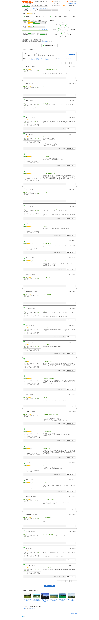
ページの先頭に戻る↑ (74, 613)
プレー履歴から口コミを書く (50, 45)
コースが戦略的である (45, 59)
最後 (75, 581)
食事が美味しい (38, 59)
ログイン (75, 3)
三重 (28, 608)
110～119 (52, 53)
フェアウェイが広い (53, 58)
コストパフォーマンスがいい (44, 58)
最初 (58, 581)
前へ (60, 581)
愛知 (24, 608)
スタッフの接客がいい (31, 59)
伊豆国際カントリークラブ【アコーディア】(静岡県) (45, 600)
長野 (34, 608)
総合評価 (37, 58)
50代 (45, 55)
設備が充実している (60, 58)
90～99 (43, 53)
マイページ (74, 5)
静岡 (30, 608)
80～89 (39, 53)
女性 (38, 54)
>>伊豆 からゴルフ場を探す (28, 609)
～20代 (35, 55)
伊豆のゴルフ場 (41, 8)
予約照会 (70, 5)
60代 (49, 55)
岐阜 (26, 608)
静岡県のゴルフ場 (35, 8)
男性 (35, 54)
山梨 (32, 608)
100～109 (47, 53)
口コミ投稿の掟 (44, 41)
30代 (39, 55)
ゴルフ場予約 (26, 5)
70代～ (53, 55)
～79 (35, 53)
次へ (73, 581)
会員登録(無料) (70, 3)
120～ (57, 53)
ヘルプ (62, 1)
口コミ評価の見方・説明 (43, 29)
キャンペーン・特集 (34, 5)
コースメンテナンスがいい (68, 58)
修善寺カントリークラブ (48, 8)
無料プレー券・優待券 (43, 5)
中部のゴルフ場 (29, 8)
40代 (42, 55)
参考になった (70, 78)
